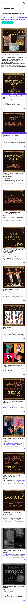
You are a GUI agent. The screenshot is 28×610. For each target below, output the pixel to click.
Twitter (4, 370)
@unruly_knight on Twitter (15, 443)
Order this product (7, 23)
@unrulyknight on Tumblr (9, 444)
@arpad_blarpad (9, 554)
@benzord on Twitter (17, 406)
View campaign (19, 54)
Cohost (10, 481)
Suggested (9, 514)
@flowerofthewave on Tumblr (13, 369)
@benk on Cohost (7, 407)
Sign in (25, 3)
